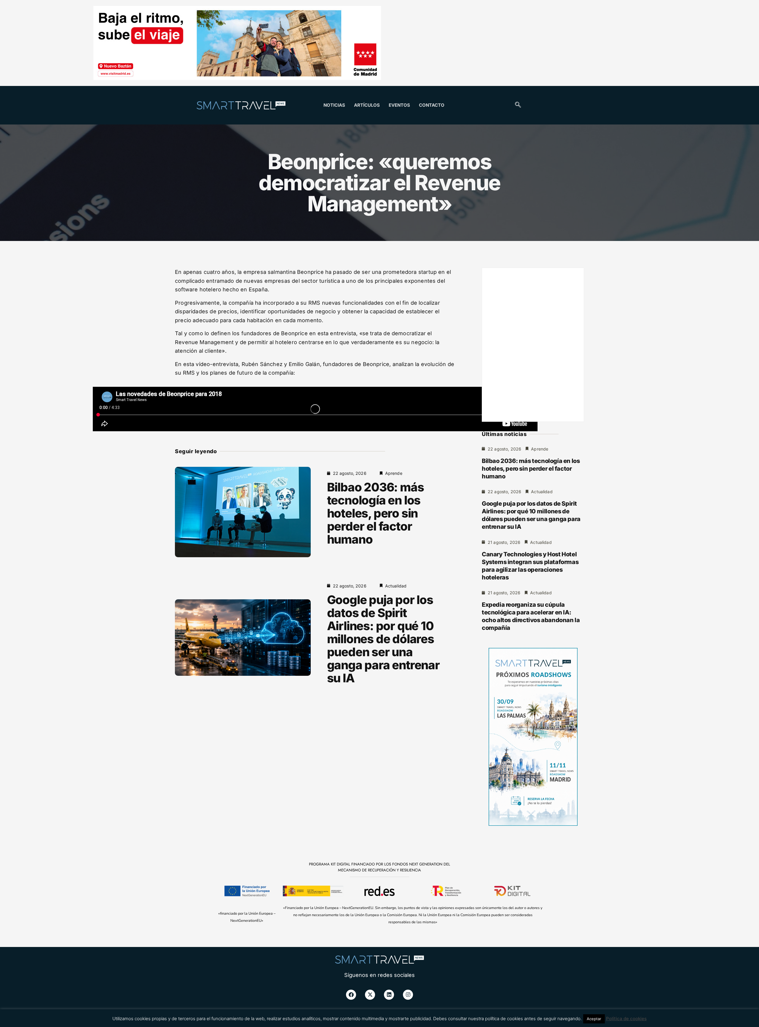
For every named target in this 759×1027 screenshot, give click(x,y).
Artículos (367, 105)
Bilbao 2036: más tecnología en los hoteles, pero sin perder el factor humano (375, 513)
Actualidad (396, 585)
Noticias (334, 105)
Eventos (399, 105)
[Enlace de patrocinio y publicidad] (237, 44)
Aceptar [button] (594, 1018)
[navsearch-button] (518, 105)
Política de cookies (626, 1018)
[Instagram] (408, 995)
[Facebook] (351, 995)
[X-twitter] (370, 995)
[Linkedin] (389, 995)
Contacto (431, 105)
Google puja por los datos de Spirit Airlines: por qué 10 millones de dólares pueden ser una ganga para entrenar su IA (383, 638)
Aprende (393, 473)
